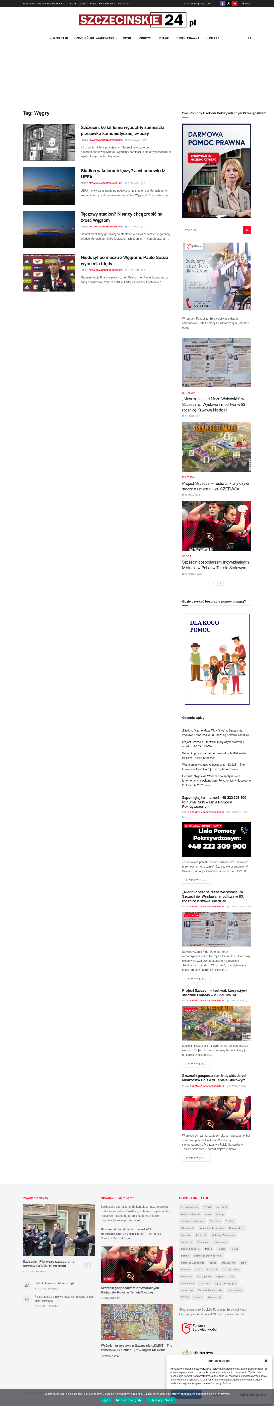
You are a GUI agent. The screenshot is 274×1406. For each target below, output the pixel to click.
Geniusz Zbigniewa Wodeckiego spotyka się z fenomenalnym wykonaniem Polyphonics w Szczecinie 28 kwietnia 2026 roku (216, 780)
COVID (208, 1207)
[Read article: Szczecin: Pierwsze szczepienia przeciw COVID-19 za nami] (59, 1230)
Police (208, 1248)
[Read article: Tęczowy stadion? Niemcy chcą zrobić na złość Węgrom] (49, 229)
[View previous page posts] (213, 583)
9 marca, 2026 (111, 1355)
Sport (73, 3)
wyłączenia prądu (225, 1283)
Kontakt (122, 3)
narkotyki (186, 1241)
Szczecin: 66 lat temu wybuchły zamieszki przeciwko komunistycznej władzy (122, 130)
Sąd (231, 1276)
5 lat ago (133, 183)
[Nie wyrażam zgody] (269, 1397)
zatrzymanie (235, 1290)
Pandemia (203, 1241)
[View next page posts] (220, 583)
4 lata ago (133, 139)
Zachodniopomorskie (210, 1290)
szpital (220, 1276)
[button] (266, 1361)
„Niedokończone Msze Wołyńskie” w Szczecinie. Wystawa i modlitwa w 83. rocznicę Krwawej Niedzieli (214, 404)
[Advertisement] (137, 73)
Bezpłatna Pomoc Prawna (203, 825)
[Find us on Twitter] (228, 3)
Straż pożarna (230, 1269)
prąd (243, 1262)
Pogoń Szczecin (190, 1248)
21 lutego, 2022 (237, 812)
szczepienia (204, 1276)
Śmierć (198, 1297)
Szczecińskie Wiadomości (51, 3)
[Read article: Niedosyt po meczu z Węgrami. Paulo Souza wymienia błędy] (49, 273)
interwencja (187, 1228)
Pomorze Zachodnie (192, 1262)
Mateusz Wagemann (223, 1234)
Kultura (188, 477)
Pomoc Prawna (107, 3)
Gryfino (230, 1221)
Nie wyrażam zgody (128, 1400)
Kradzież (201, 1234)
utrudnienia (187, 1283)
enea (208, 1214)
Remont (185, 1269)
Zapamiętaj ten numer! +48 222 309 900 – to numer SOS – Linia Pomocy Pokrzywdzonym (215, 802)
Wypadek (204, 1283)
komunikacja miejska (212, 1228)
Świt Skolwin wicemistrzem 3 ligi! (54, 1283)
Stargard (212, 1269)
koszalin (186, 1234)
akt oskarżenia (189, 1207)
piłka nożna (220, 1241)
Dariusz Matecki (190, 1214)
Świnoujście (214, 1297)
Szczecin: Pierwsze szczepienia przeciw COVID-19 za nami (48, 1264)
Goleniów (215, 1221)
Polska (234, 1248)
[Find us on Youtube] (234, 3)
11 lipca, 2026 (236, 906)
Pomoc (185, 1255)
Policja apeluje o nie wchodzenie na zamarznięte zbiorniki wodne (64, 1298)
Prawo (92, 3)
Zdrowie (82, 3)
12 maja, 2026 (236, 1000)
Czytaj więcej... (198, 879)
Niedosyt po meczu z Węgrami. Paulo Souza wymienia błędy (124, 260)
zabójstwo (187, 1290)
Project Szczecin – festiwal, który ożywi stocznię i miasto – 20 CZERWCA (215, 486)
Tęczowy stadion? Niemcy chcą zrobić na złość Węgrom (121, 217)
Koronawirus (236, 1228)
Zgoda (106, 1400)
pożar (213, 1262)
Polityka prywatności (160, 1400)
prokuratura (228, 1262)
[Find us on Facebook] (222, 3)
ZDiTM (185, 1297)
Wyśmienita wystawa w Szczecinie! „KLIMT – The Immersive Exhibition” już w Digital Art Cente (136, 1347)
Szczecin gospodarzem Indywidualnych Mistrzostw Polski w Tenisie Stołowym (215, 564)
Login (248, 3)
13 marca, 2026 (237, 1085)
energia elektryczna (192, 1221)
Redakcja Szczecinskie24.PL (106, 139)
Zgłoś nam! (29, 3)
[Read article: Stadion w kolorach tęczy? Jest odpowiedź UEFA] (49, 186)
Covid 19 (222, 1207)
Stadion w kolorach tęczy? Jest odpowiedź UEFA (123, 173)
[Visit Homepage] (137, 20)
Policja (221, 1248)
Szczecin (189, 393)
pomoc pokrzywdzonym (208, 1255)
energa (220, 1214)
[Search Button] (249, 38)
